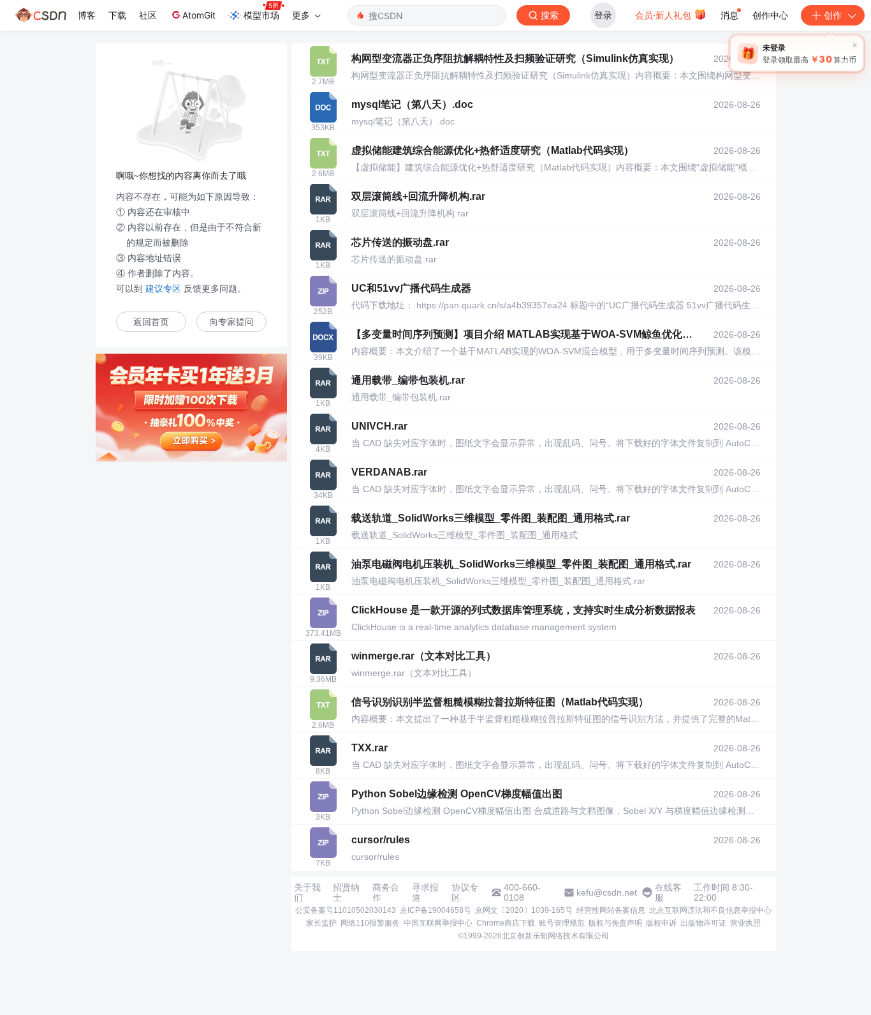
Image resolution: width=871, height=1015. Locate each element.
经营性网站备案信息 (610, 910)
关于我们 (307, 892)
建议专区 (163, 288)
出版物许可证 (703, 923)
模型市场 (261, 15)
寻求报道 (425, 892)
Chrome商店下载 (505, 923)
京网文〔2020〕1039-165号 (524, 910)
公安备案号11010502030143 (345, 910)
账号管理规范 (562, 923)
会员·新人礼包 (664, 15)
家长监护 (321, 923)
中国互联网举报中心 (438, 923)
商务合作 (385, 892)
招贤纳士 (346, 892)
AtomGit (199, 15)
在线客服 (668, 892)
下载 (117, 15)
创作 (833, 15)
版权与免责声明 (615, 923)
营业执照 (745, 923)
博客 (87, 15)
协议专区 (464, 892)
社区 (148, 15)
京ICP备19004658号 (435, 910)
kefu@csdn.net (606, 892)
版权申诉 (661, 923)
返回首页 (151, 322)
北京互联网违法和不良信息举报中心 (710, 910)
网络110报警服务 (370, 923)
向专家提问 (231, 322)
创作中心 (770, 15)
